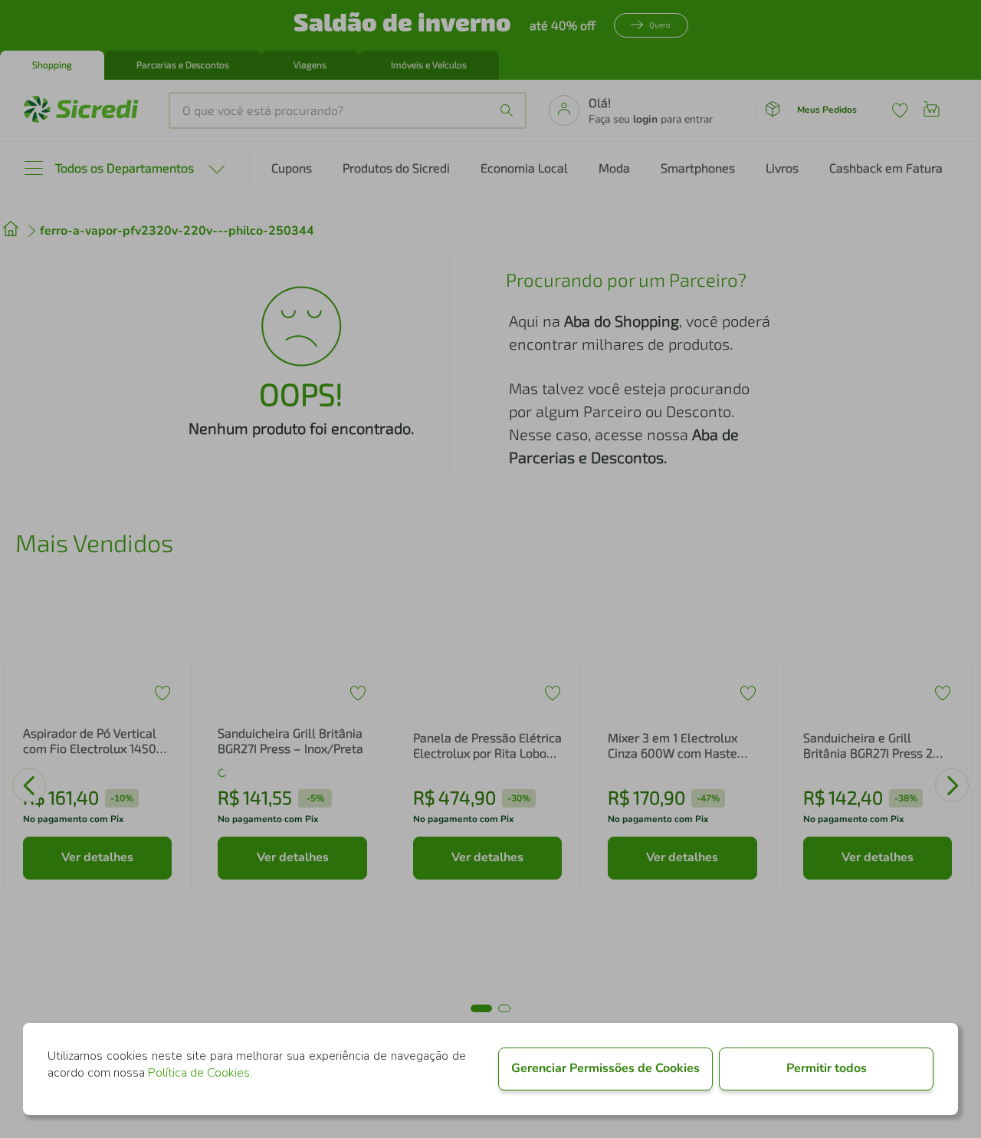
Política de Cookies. (200, 1072)
